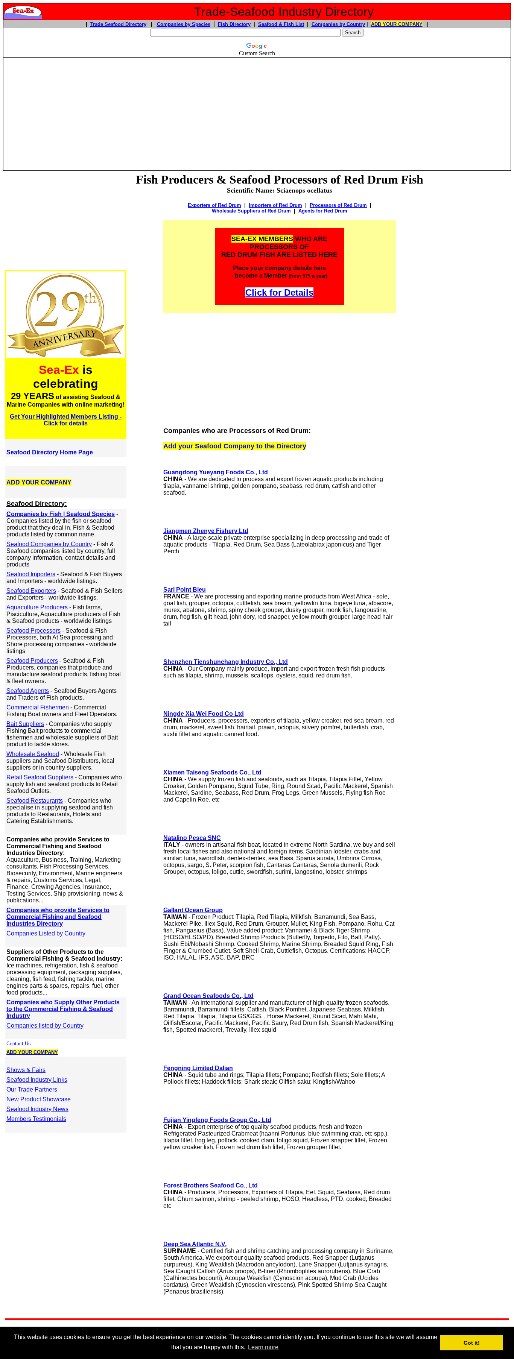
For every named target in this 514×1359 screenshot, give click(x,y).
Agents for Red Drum (322, 211)
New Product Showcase (38, 1099)
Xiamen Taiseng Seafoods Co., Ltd (212, 772)
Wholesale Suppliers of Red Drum (251, 211)
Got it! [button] (472, 1343)
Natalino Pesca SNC (192, 838)
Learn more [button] (263, 1347)
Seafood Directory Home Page (49, 452)
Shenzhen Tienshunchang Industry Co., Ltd (225, 662)
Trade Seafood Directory (118, 24)
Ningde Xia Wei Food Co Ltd (203, 714)
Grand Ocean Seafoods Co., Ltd (208, 996)
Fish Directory (234, 24)
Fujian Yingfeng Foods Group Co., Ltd (217, 1120)
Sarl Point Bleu (184, 589)
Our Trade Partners (31, 1089)
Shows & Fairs (26, 1070)
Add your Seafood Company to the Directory (234, 446)
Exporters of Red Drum (214, 205)
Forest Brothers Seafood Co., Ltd (210, 1185)
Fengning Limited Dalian (198, 1068)
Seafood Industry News (37, 1109)
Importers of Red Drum (275, 205)
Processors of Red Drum (338, 205)
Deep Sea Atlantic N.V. (195, 1244)
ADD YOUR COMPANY (397, 24)
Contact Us (18, 1043)
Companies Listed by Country (45, 933)
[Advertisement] (257, 110)
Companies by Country (338, 24)
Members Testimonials (36, 1119)
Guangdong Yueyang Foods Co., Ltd (215, 472)
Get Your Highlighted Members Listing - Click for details (66, 420)
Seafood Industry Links (36, 1080)
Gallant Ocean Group (193, 910)
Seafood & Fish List (281, 24)
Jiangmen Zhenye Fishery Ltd (205, 531)
